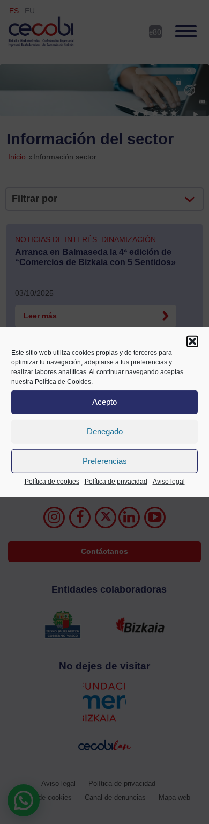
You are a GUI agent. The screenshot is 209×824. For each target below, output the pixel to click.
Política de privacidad (116, 481)
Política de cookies (52, 481)
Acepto (104, 401)
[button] (192, 341)
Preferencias (105, 460)
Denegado (105, 431)
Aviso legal (169, 481)
